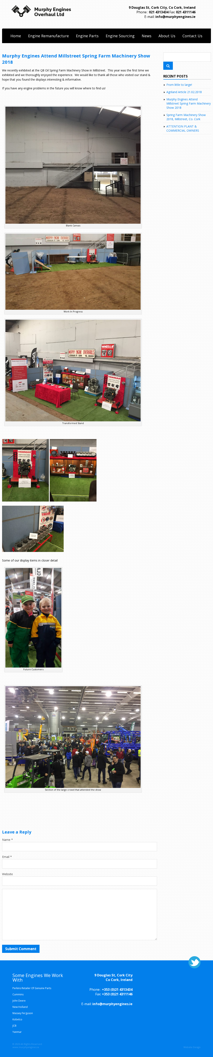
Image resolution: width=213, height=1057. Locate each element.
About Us (167, 35)
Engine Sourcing (120, 35)
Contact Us (192, 35)
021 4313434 (158, 12)
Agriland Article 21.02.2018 (184, 92)
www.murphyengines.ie (25, 1047)
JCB (14, 1025)
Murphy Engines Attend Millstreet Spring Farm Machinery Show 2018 (188, 103)
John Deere (19, 1000)
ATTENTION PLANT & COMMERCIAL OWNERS (182, 128)
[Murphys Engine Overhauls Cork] (41, 7)
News (146, 35)
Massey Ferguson (22, 1013)
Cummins (18, 994)
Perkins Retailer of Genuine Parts (31, 988)
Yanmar (17, 1032)
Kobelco (17, 1019)
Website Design (192, 1047)
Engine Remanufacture (48, 35)
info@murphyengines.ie (175, 16)
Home (15, 35)
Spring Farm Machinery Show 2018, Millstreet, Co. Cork (186, 117)
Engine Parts (87, 35)
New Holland (20, 1007)
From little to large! (179, 85)
